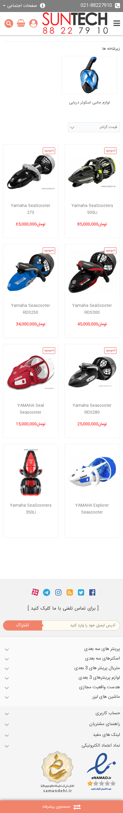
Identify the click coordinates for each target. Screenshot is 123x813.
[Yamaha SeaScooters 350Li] (31, 471)
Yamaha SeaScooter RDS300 (92, 309)
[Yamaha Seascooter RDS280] (92, 372)
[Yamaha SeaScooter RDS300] (92, 272)
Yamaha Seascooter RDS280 (92, 409)
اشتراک (22, 625)
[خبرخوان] (70, 592)
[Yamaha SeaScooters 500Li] (92, 172)
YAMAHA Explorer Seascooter (92, 509)
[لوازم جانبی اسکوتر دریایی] (89, 75)
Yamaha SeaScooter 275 (30, 209)
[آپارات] (35, 592)
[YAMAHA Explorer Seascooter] (92, 471)
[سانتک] (75, 23)
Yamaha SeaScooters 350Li (31, 509)
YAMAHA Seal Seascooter (30, 409)
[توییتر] (81, 592)
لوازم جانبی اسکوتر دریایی (89, 102)
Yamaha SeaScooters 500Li (92, 209)
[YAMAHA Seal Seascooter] (31, 372)
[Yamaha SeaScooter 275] (31, 172)
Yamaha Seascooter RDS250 (30, 309)
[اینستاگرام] (58, 592)
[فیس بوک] (92, 592)
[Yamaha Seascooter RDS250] (31, 272)
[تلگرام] (46, 592)
